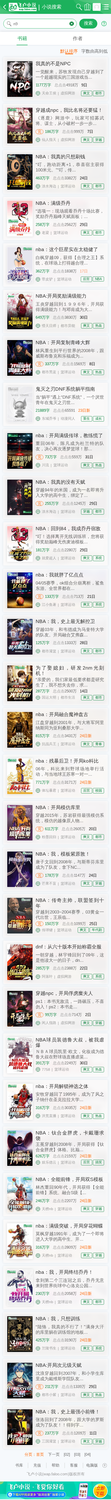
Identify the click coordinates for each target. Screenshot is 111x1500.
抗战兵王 (49, 744)
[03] (77, 1454)
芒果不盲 (49, 883)
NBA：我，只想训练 (58, 1318)
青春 (98, 744)
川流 (45, 465)
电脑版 (92, 1465)
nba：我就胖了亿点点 (59, 575)
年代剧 (97, 930)
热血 (98, 325)
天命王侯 (49, 93)
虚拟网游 (68, 93)
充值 (37, 1465)
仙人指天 (49, 140)
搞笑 (98, 1162)
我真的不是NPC (53, 63)
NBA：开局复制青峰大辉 (63, 342)
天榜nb (47, 1209)
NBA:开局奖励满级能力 (61, 296)
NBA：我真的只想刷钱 (60, 156)
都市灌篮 (49, 651)
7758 (46, 1069)
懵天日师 (49, 326)
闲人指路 (49, 1023)
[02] (67, 1454)
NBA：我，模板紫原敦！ (63, 854)
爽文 (86, 93)
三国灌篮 (49, 1441)
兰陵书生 (49, 1348)
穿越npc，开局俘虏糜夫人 (64, 993)
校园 (98, 790)
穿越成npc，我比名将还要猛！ (69, 110)
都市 (98, 93)
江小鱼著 (49, 604)
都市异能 (68, 326)
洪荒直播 (49, 1116)
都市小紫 (49, 1395)
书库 (19, 1465)
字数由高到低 (94, 51)
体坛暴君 (49, 790)
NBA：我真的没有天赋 (60, 482)
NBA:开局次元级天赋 (59, 1365)
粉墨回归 (49, 837)
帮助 (55, 1465)
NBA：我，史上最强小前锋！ (68, 1411)
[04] (87, 1454)
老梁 (45, 233)
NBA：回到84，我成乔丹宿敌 (68, 528)
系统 (98, 558)
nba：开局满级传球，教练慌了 (69, 435)
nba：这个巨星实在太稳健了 (67, 249)
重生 (86, 418)
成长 (98, 418)
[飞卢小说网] (23, 7)
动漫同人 (68, 418)
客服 (74, 1465)
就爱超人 (49, 558)
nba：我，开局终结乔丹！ (64, 1272)
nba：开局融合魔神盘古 (62, 714)
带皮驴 (47, 279)
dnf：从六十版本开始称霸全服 (68, 946)
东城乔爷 (49, 418)
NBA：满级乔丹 (53, 203)
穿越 (98, 140)
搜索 (88, 23)
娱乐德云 (49, 1162)
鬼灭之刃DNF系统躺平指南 (65, 389)
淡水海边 (49, 186)
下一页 (54, 1454)
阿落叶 (47, 976)
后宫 (86, 279)
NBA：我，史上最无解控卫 (65, 621)
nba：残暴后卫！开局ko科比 (67, 761)
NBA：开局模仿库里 (58, 807)
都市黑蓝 (49, 372)
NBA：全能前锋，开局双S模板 (69, 1179)
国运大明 (49, 697)
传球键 (47, 930)
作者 (78, 38)
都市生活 (68, 697)
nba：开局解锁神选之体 (62, 1086)
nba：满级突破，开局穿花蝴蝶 (69, 1226)
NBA (98, 279)
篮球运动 (68, 186)
